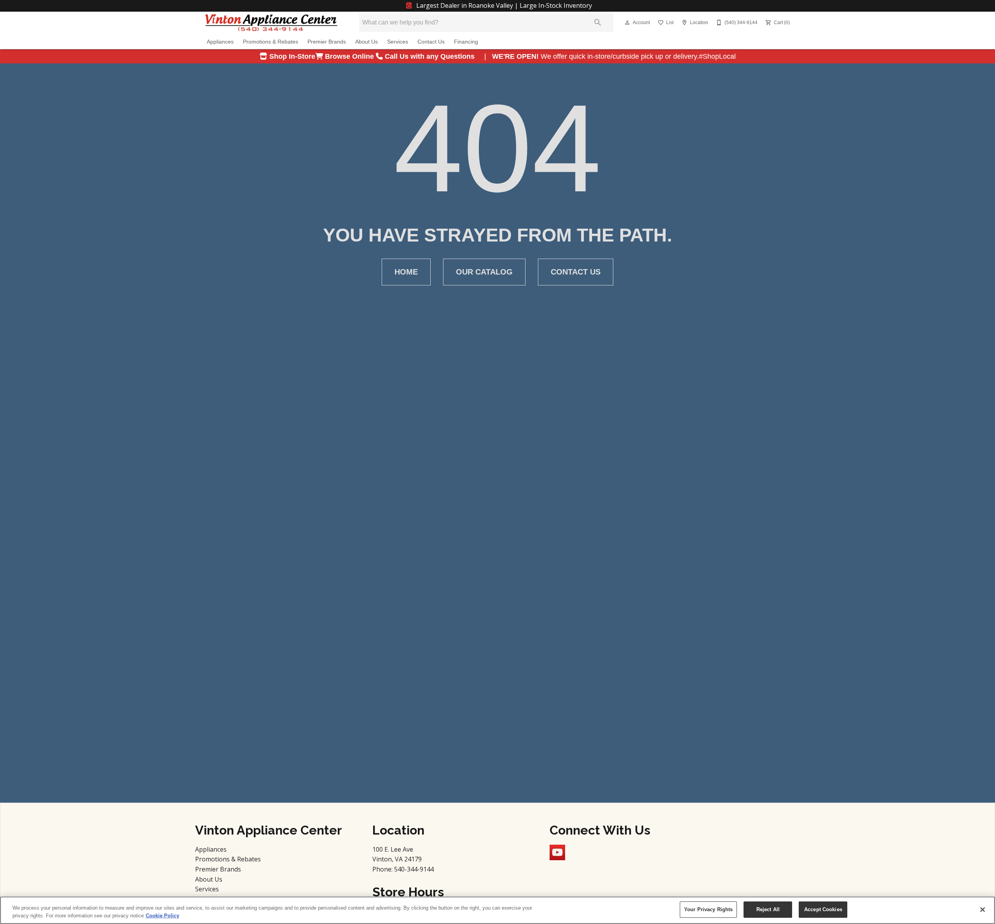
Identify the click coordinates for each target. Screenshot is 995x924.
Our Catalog (484, 272)
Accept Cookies (823, 909)
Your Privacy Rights (708, 909)
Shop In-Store (291, 56)
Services (397, 42)
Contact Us (431, 42)
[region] (497, 910)
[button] (627, 22)
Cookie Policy (162, 916)
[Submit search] (597, 23)
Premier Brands (326, 42)
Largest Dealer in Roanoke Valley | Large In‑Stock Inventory (503, 5)
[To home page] (271, 22)
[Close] (982, 909)
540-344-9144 (414, 869)
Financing (466, 42)
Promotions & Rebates (270, 42)
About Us (366, 42)
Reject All (768, 909)
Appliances (220, 42)
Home (406, 272)
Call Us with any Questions (430, 56)
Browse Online (349, 56)
